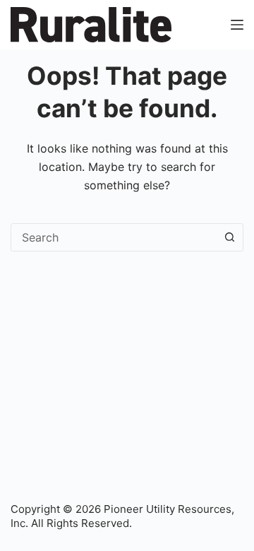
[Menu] (237, 24)
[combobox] (113, 237)
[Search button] (229, 237)
